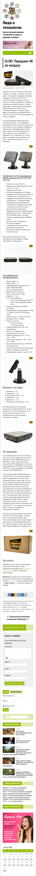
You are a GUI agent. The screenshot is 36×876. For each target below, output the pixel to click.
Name (7, 662)
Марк (4, 795)
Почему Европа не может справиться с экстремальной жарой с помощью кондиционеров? (18, 763)
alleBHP (5, 787)
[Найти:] (18, 717)
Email (7, 669)
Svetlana (5, 799)
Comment (8, 647)
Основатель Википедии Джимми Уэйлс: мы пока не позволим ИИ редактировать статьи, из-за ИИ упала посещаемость (18, 774)
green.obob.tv (10, 88)
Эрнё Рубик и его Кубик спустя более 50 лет (23, 741)
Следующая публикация (16, 619)
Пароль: (5, 701)
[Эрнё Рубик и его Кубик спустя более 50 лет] (9, 743)
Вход (6, 692)
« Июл (4, 870)
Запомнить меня (9, 706)
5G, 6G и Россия (17, 801)
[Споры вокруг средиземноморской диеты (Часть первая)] (9, 733)
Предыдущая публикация (19, 616)
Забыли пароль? (16, 692)
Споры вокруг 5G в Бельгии (22, 799)
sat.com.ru (12, 581)
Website (7, 675)
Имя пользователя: (8, 695)
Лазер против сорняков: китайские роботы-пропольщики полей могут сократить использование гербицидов (17, 752)
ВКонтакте (17, 607)
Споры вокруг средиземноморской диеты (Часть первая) (24, 732)
